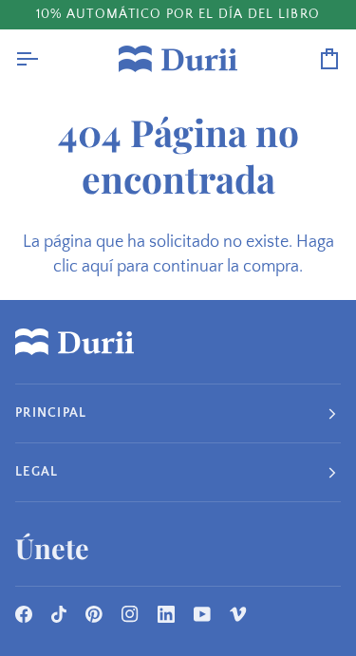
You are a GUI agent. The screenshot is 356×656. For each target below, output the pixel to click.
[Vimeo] (238, 614)
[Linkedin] (166, 614)
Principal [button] (50, 413)
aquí (97, 266)
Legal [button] (36, 471)
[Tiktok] (58, 614)
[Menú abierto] (43, 59)
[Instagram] (130, 614)
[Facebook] (23, 614)
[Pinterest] (94, 614)
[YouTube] (202, 614)
